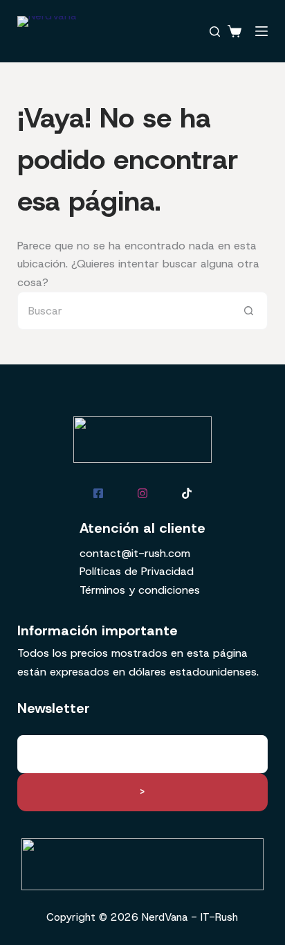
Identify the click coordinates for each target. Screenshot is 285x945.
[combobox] (124, 311)
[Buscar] (215, 31)
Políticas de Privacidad (137, 571)
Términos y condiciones (140, 590)
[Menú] (261, 31)
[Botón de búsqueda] (248, 310)
